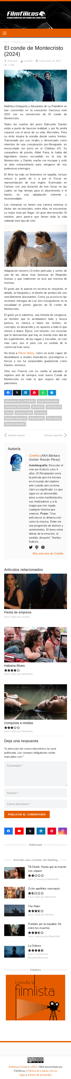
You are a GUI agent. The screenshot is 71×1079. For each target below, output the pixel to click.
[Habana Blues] (35, 644)
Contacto (25, 1066)
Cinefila (28, 61)
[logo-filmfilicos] (26, 15)
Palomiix (49, 914)
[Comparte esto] (8, 392)
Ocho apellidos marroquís (44, 888)
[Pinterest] (52, 831)
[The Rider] (14, 910)
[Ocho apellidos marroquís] (14, 892)
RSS (34, 1066)
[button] (5, 33)
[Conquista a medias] (35, 702)
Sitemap (13, 1066)
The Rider (34, 906)
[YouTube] (19, 831)
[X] (30, 831)
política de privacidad (39, 1075)
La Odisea (34, 945)
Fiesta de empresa (17, 612)
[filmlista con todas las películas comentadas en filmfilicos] (35, 1019)
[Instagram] (62, 831)
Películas (12, 61)
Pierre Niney (26, 353)
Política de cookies (38, 1071)
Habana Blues (14, 665)
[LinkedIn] (41, 831)
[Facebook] (8, 831)
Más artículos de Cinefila (48, 553)
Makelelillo (27, 674)
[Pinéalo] (34, 392)
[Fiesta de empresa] (35, 591)
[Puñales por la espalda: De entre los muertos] (14, 930)
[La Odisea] (14, 952)
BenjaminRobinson (38, 957)
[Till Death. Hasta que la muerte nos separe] (14, 873)
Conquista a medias (18, 723)
